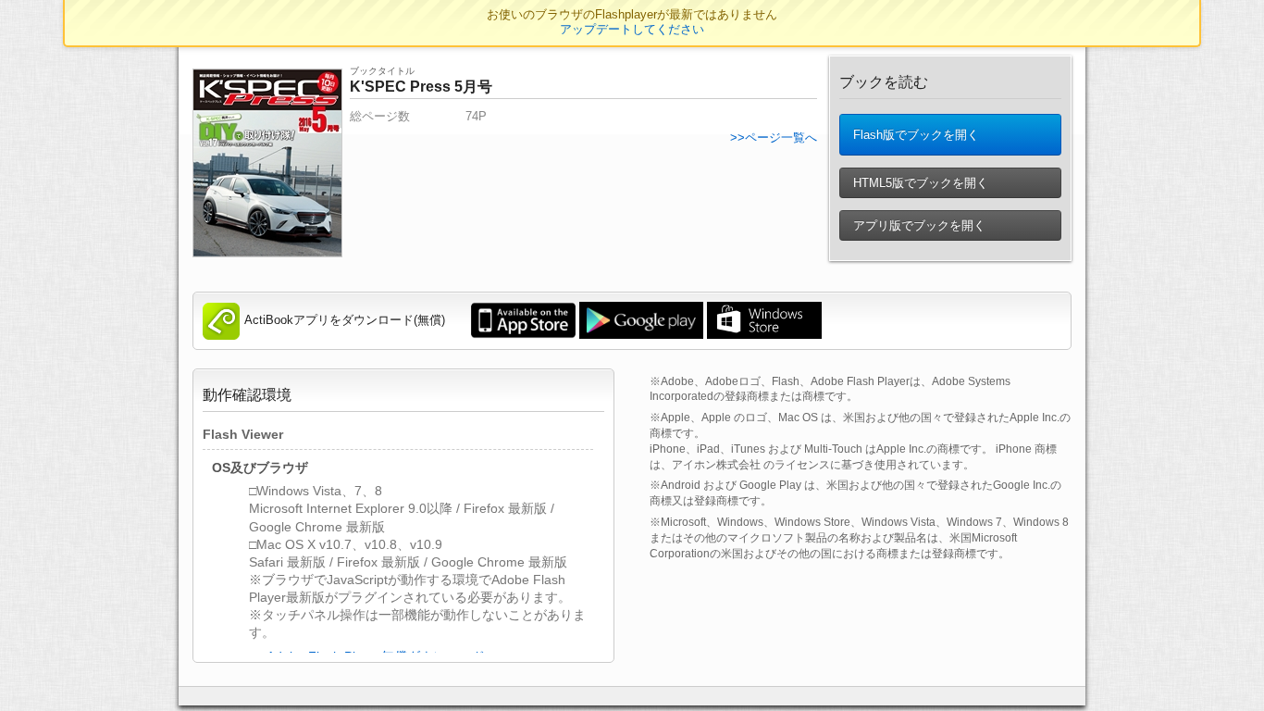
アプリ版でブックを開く (917, 225)
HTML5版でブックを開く (918, 183)
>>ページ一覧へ (773, 137)
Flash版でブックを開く (914, 135)
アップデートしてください (632, 29)
